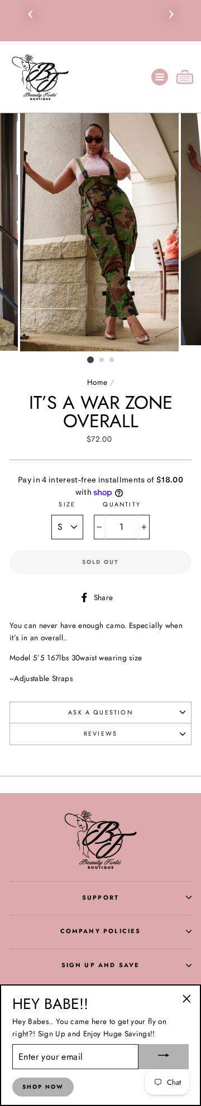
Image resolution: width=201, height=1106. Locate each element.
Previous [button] (30, 12)
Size (67, 504)
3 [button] (112, 360)
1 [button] (90, 359)
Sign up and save (100, 964)
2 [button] (102, 360)
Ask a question (100, 712)
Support (100, 897)
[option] (100, 5)
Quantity (121, 504)
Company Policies (100, 930)
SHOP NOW (43, 1087)
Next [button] (171, 12)
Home (97, 382)
